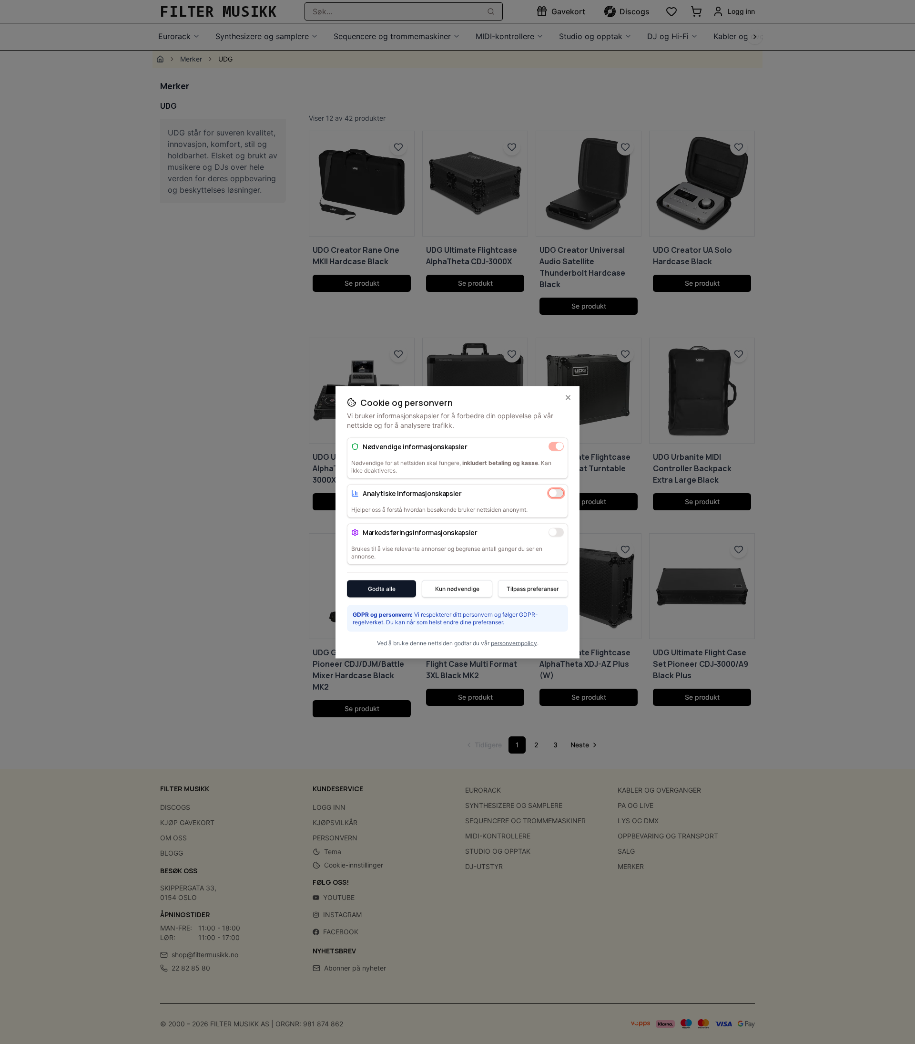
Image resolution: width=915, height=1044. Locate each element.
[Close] (568, 397)
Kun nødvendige (457, 588)
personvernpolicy (514, 642)
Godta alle (382, 588)
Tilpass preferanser (533, 588)
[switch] (556, 446)
